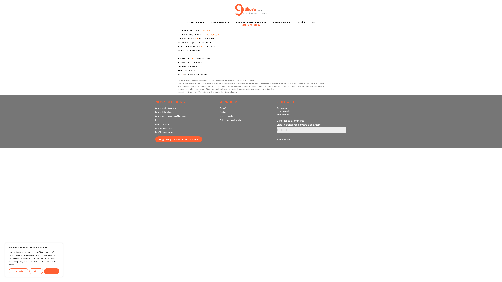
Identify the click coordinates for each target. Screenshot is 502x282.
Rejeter (36, 271)
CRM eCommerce (220, 22)
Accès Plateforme (281, 22)
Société (301, 22)
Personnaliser (18, 271)
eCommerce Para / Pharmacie (251, 22)
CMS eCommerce (195, 22)
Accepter (52, 271)
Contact (312, 22)
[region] (34, 260)
